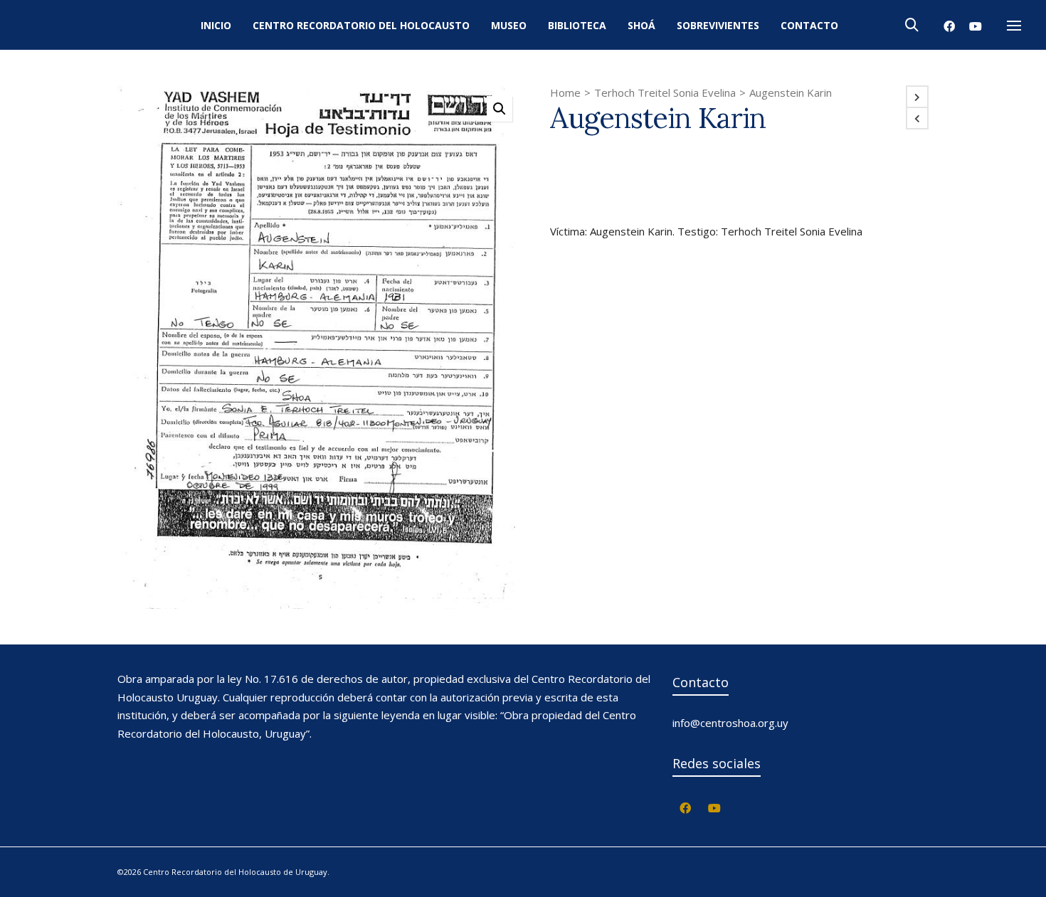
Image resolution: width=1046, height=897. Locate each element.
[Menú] (1014, 26)
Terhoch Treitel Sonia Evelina (665, 92)
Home (565, 92)
